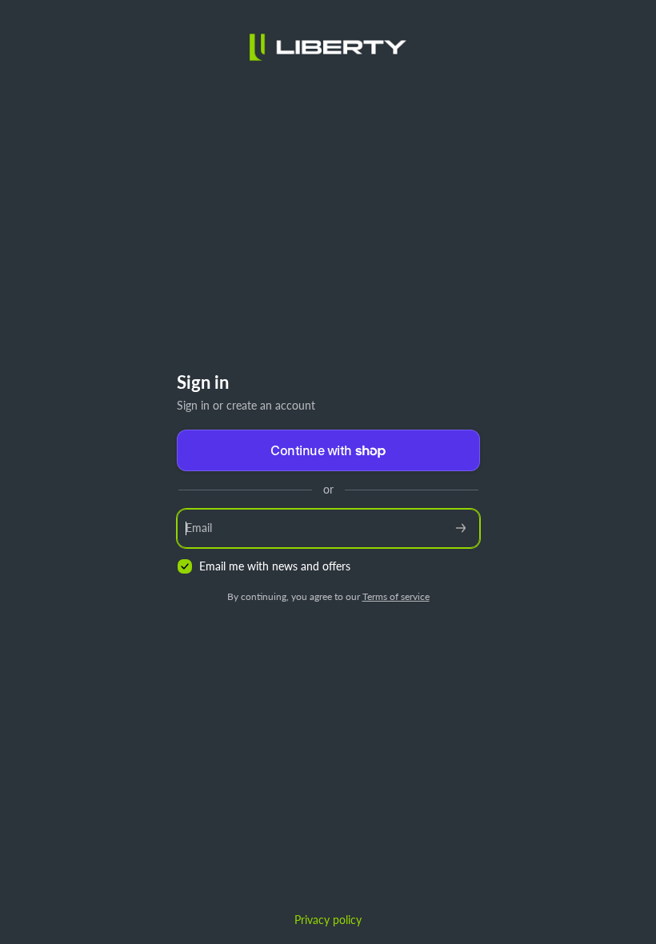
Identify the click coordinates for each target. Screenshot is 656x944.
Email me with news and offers (274, 566)
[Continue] (460, 528)
